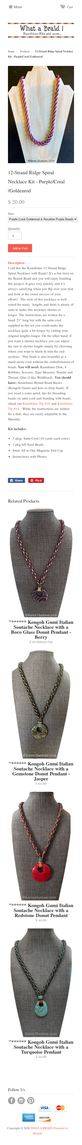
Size (11, 213)
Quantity (14, 228)
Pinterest (30, 1100)
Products (25, 51)
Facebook (11, 1100)
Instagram (21, 1100)
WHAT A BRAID (41, 1128)
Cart (70, 7)
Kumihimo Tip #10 (37, 403)
